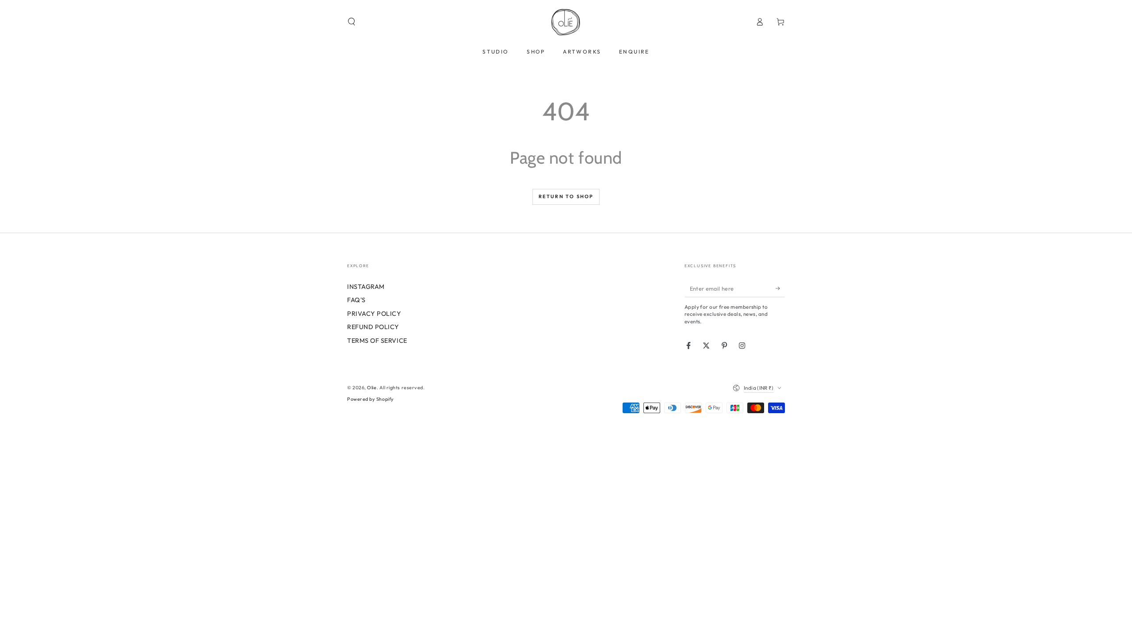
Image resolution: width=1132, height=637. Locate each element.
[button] (351, 22)
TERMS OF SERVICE (377, 341)
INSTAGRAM (366, 287)
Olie (371, 387)
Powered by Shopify (370, 399)
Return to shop (566, 196)
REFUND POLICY (373, 327)
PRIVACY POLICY (374, 314)
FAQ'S (356, 300)
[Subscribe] (780, 288)
